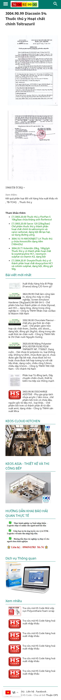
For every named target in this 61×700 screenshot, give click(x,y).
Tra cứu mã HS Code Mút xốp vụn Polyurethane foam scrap (38, 609)
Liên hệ (30, 691)
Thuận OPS (51, 695)
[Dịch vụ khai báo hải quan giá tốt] (28, 592)
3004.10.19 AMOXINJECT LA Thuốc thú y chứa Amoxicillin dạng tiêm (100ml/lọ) (32, 241)
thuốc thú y (25, 202)
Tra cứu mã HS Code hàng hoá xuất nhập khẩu (39, 622)
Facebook (41, 691)
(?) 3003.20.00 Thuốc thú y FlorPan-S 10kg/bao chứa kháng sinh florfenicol (32, 218)
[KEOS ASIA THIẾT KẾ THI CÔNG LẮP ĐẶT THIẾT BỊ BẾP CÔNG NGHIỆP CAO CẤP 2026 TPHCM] (28, 502)
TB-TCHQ (12, 202)
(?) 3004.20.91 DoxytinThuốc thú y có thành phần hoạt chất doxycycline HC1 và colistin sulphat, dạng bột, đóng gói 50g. (32, 264)
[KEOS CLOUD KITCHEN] (28, 455)
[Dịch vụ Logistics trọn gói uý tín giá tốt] (28, 549)
